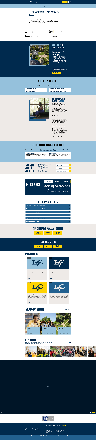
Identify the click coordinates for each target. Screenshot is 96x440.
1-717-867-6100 (63, 425)
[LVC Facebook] (68, 435)
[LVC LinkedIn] (67, 435)
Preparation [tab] (57, 181)
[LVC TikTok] (70, 435)
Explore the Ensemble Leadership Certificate (33, 157)
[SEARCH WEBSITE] (70, 2)
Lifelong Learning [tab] (48, 181)
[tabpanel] (57, 188)
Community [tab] (66, 181)
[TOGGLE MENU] (68, 2)
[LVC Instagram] (69, 435)
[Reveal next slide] (70, 342)
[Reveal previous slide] (69, 342)
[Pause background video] (1, 412)
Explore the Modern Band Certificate (55, 157)
